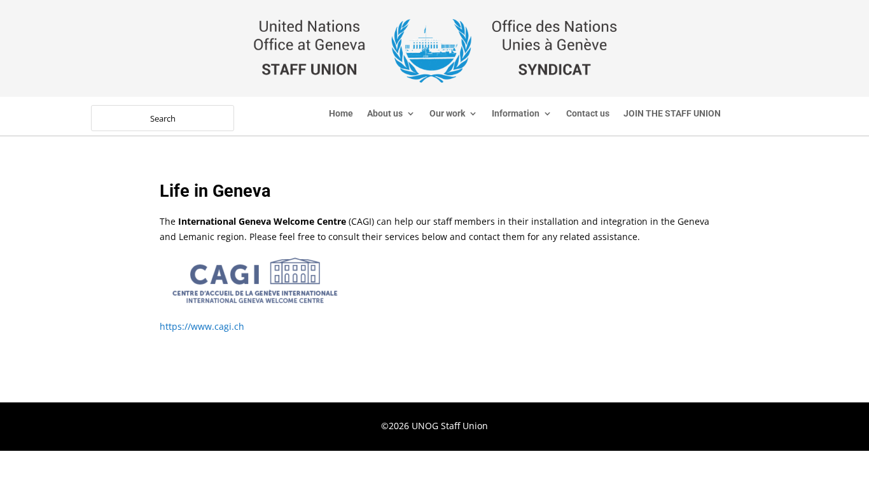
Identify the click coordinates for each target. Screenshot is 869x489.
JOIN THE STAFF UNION (672, 113)
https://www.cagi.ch (202, 326)
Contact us (587, 113)
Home (341, 113)
